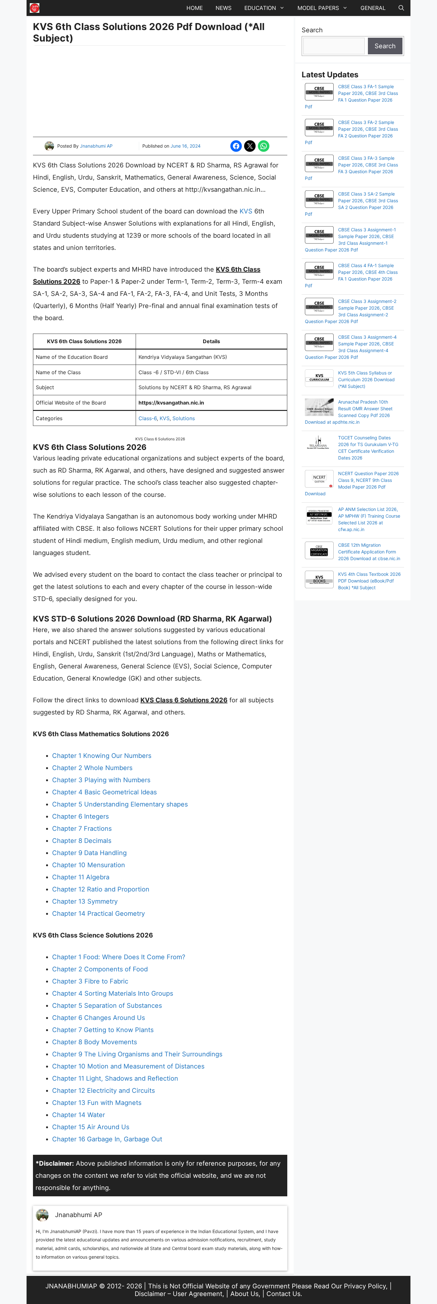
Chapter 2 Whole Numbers (92, 768)
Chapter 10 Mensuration (88, 865)
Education (260, 8)
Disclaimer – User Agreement (178, 1294)
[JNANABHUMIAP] (34, 8)
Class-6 (148, 418)
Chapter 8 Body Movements (94, 1042)
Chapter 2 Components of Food (100, 969)
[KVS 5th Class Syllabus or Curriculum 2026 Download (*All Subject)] (319, 379)
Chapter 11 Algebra (80, 877)
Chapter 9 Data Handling (89, 853)
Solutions (183, 418)
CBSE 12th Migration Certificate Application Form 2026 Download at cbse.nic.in (369, 551)
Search (312, 30)
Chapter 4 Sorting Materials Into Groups (112, 993)
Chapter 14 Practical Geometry (98, 913)
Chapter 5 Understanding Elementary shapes (120, 804)
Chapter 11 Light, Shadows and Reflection (115, 1078)
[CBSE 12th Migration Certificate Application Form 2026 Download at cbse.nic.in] (319, 551)
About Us (244, 1294)
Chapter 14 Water (78, 1115)
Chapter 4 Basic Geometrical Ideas (104, 792)
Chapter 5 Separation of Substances (107, 1005)
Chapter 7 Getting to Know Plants (103, 1030)
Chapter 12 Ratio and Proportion (100, 889)
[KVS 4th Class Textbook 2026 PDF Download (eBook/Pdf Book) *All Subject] (319, 580)
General (373, 8)
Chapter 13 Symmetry (85, 901)
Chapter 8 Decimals (81, 841)
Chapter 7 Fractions (82, 828)
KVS (246, 211)
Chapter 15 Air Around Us (90, 1127)
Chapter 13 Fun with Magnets (96, 1103)
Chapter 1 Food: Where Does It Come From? (118, 957)
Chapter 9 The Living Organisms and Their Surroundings (137, 1054)
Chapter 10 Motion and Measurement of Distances (128, 1066)
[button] (401, 8)
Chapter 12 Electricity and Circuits (103, 1090)
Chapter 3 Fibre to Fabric (90, 981)
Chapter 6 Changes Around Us (98, 1018)
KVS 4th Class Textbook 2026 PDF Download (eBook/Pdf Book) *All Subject (369, 580)
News (224, 8)
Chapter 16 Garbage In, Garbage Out (107, 1139)
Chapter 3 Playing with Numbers (101, 780)
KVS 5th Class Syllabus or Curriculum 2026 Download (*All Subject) (366, 379)
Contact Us (283, 1294)
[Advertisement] (160, 92)
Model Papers (318, 8)
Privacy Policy (365, 1286)
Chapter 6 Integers (80, 816)
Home (195, 8)
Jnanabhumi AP (96, 146)
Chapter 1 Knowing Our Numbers (101, 756)
